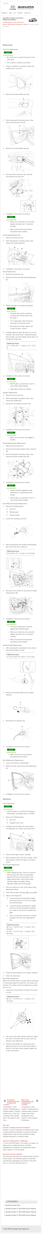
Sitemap (20, 13)
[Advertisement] (21, 35)
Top (14, 13)
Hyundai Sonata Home (13, 1205)
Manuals (5, 13)
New (10, 13)
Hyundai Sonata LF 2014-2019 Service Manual (21, 1208)
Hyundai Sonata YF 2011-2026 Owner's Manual (21, 1212)
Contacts (27, 13)
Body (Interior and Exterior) (15, 24)
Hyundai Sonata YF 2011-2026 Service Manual (21, 1215)
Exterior (26, 24)
